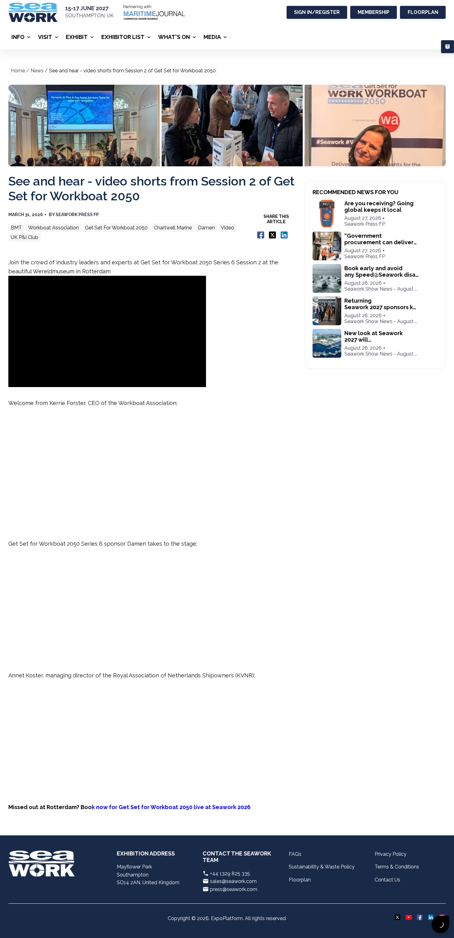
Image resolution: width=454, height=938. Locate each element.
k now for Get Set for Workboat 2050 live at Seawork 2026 (171, 807)
